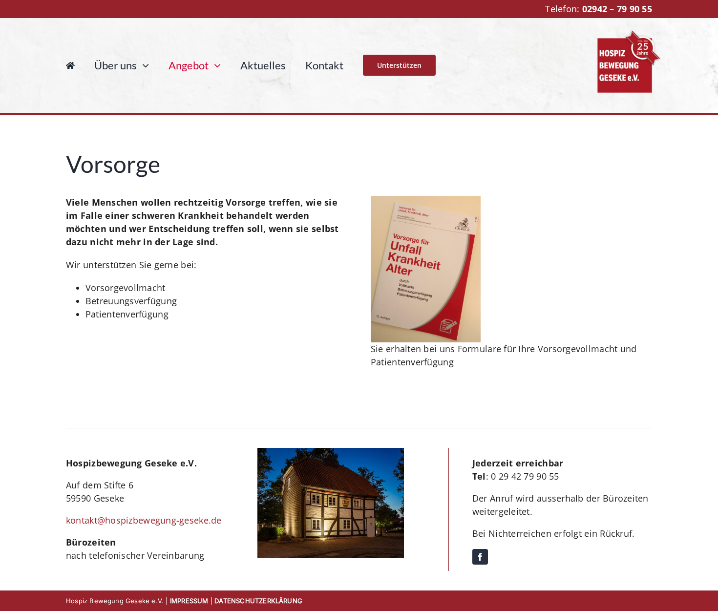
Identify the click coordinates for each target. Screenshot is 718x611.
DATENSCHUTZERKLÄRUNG (258, 601)
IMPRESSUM (189, 601)
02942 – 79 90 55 (617, 9)
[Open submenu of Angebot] (215, 65)
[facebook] (480, 557)
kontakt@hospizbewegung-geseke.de (144, 520)
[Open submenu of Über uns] (143, 65)
